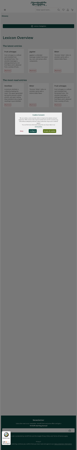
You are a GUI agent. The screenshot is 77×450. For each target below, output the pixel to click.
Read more (8, 70)
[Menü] (9, 432)
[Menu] (5, 10)
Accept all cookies (49, 131)
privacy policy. (38, 126)
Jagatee (32, 52)
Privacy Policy (46, 436)
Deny (21, 131)
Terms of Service (58, 436)
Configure (33, 131)
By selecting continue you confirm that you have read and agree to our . (41, 444)
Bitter (56, 52)
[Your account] (68, 10)
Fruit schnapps (10, 52)
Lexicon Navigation (39, 26)
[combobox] (46, 10)
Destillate (8, 86)
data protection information (63, 444)
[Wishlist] (63, 10)
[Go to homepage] (38, 4)
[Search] (59, 10)
